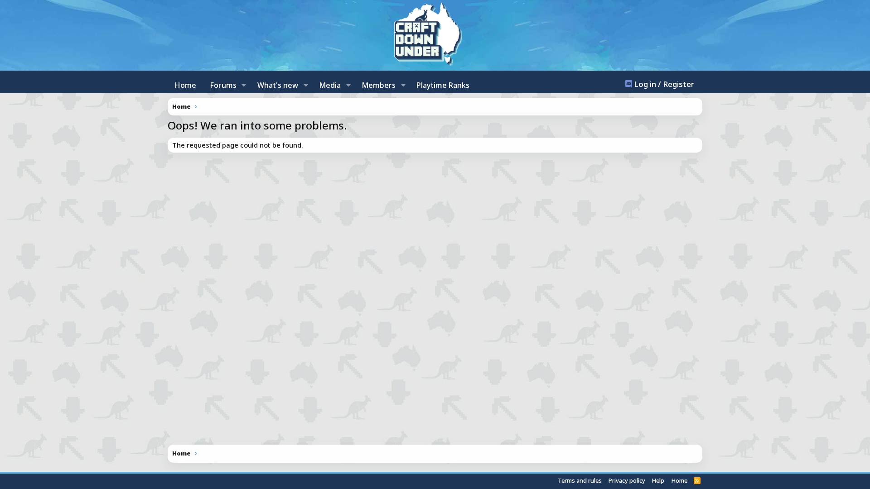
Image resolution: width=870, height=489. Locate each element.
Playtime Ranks (442, 85)
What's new (277, 85)
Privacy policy (627, 480)
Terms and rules (580, 480)
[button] (244, 85)
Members (379, 85)
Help (658, 480)
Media (330, 85)
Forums (223, 85)
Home (185, 85)
